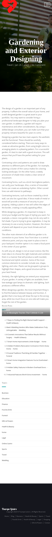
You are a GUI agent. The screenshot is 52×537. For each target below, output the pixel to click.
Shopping (47, 519)
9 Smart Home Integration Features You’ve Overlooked (26, 360)
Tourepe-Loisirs (9, 509)
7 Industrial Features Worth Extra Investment (23, 374)
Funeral (7, 310)
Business (5, 393)
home (44, 341)
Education (5, 398)
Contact (47, 523)
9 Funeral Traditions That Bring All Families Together (25, 353)
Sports (4, 449)
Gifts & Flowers (7, 421)
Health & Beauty (20, 337)
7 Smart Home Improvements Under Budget (23, 341)
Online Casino (7, 443)
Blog (12, 516)
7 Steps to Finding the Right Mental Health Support (25, 320)
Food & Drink (7, 410)
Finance (5, 404)
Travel (10, 64)
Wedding (22, 330)
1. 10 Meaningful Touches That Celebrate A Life (23, 313)
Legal (4, 438)
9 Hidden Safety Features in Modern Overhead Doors (26, 367)
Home (7, 516)
